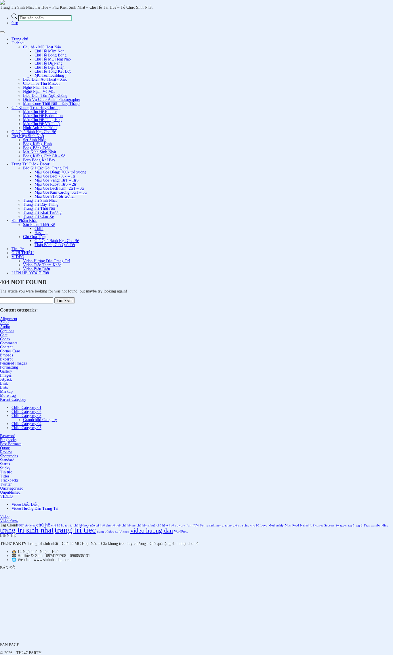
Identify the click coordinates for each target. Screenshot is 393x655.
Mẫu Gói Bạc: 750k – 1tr (55, 176)
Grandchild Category (40, 420)
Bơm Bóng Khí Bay (39, 160)
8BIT (20, 525)
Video (4, 516)
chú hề (43, 525)
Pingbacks (8, 440)
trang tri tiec (75, 529)
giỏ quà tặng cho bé (246, 525)
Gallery (6, 371)
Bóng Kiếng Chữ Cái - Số (44, 156)
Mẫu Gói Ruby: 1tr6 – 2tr (56, 184)
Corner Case (10, 351)
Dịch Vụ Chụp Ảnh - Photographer (51, 99)
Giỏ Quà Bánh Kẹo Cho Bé (34, 132)
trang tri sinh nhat (27, 530)
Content (6, 347)
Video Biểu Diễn (36, 269)
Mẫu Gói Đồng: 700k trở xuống (60, 172)
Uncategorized (11, 488)
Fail (188, 525)
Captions (7, 331)
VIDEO (18, 257)
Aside (4, 323)
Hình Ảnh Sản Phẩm (40, 128)
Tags (367, 525)
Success (329, 525)
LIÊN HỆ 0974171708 (30, 273)
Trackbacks (9, 480)
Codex (5, 339)
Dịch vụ (18, 43)
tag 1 (351, 525)
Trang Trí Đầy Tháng (40, 204)
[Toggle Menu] (2, 32)
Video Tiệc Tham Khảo (42, 265)
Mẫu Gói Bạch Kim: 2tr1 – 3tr (59, 188)
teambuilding (379, 525)
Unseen (124, 531)
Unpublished (10, 492)
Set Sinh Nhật (34, 140)
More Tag (8, 395)
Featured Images (13, 363)
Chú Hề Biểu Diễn (49, 67)
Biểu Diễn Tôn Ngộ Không (45, 95)
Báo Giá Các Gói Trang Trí (45, 168)
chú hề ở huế (165, 525)
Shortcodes (9, 456)
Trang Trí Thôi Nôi (39, 208)
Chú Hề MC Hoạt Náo (53, 59)
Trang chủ (20, 39)
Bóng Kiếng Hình (37, 144)
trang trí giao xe (107, 531)
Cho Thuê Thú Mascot (41, 83)
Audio (5, 327)
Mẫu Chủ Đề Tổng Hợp (42, 120)
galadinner (214, 525)
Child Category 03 (26, 416)
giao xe (227, 525)
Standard (7, 460)
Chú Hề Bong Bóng (50, 55)
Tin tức (18, 249)
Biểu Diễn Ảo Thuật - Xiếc (45, 79)
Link (4, 383)
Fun (202, 525)
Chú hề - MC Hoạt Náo (42, 47)
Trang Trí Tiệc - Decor (30, 164)
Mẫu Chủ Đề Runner (40, 112)
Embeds (6, 355)
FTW (195, 525)
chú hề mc (129, 525)
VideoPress (9, 520)
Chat (3, 335)
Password (7, 436)
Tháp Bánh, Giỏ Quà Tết (55, 245)
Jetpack (6, 379)
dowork (180, 525)
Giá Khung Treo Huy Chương (36, 107)
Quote (5, 448)
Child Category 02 (26, 411)
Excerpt (6, 359)
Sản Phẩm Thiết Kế (39, 224)
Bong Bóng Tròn (37, 148)
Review (6, 452)
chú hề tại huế (146, 525)
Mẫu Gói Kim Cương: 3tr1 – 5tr (61, 192)
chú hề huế (113, 525)
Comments (8, 343)
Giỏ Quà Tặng (34, 237)
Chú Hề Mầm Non (49, 51)
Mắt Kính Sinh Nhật (39, 152)
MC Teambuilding (49, 75)
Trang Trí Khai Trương (42, 212)
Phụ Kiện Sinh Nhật (28, 136)
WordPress (181, 531)
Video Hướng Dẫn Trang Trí (46, 261)
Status (5, 464)
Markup (6, 391)
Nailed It (306, 525)
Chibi (39, 228)
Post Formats (10, 444)
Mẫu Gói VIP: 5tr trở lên (55, 196)
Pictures (318, 525)
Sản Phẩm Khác (24, 220)
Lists (4, 387)
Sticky (5, 468)
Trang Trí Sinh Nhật (40, 200)
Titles (4, 476)
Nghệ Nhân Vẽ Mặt (39, 91)
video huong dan (151, 530)
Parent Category (13, 399)
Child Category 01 (26, 407)
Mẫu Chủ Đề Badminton (43, 116)
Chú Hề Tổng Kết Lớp (53, 71)
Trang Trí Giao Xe (38, 216)
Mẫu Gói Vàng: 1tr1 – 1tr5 (57, 180)
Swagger (341, 525)
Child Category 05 (26, 428)
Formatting (9, 367)
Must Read (292, 525)
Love (263, 525)
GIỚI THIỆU (23, 253)
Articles (30, 525)
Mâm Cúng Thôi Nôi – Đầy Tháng (51, 103)
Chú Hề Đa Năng (48, 63)
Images (6, 375)
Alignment (8, 319)
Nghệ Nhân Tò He (38, 87)
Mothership (276, 525)
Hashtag (41, 233)
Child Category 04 (26, 424)
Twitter (6, 484)
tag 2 (359, 525)
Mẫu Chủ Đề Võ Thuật (41, 124)
